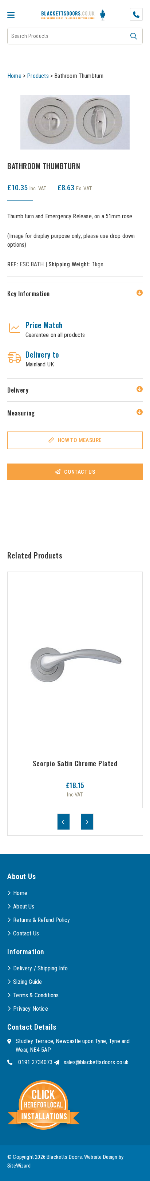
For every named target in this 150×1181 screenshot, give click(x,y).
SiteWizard (19, 1165)
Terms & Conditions (36, 995)
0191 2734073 (35, 1062)
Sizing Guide (27, 981)
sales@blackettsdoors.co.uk (96, 1062)
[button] (134, 36)
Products (37, 75)
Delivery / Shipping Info (40, 968)
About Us (23, 906)
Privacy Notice (30, 1008)
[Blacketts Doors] (68, 15)
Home (14, 75)
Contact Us (79, 472)
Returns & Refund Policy (41, 919)
